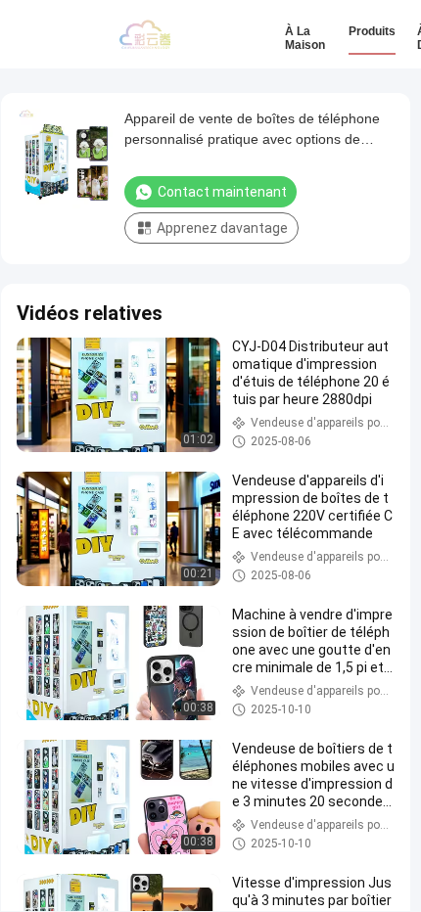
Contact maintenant (222, 192)
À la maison (305, 38)
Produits (372, 31)
